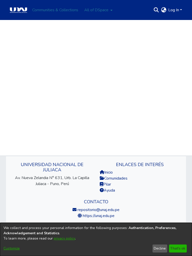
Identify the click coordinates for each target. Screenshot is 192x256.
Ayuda (109, 190)
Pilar (107, 184)
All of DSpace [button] (96, 10)
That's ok (177, 248)
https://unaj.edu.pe (98, 216)
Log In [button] (174, 10)
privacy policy (64, 238)
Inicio (108, 172)
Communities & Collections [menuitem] (55, 10)
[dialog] (96, 239)
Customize (12, 248)
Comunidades (116, 178)
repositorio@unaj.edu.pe (98, 210)
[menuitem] (97, 10)
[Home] (18, 10)
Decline (160, 248)
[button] (156, 10)
